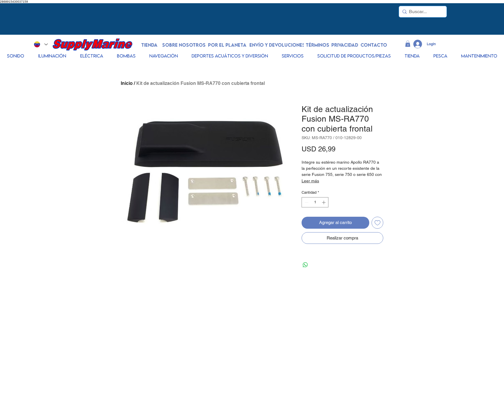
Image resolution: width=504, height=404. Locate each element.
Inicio (127, 83)
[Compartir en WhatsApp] (305, 264)
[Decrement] (305, 202)
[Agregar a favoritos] (378, 223)
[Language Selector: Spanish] (41, 44)
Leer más (310, 181)
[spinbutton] (315, 202)
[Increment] (324, 202)
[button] (407, 44)
